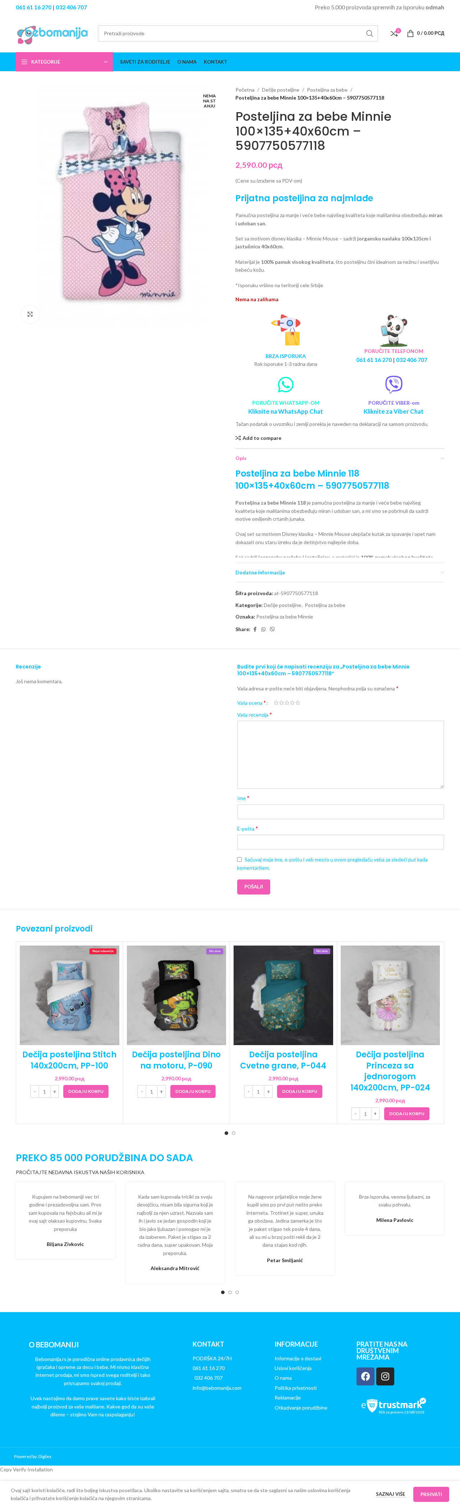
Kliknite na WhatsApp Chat (285, 411)
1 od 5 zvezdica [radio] (276, 702)
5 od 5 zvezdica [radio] (297, 702)
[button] (86, 1091)
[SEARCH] (370, 33)
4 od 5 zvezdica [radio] (292, 702)
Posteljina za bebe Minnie (284, 616)
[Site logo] (53, 32)
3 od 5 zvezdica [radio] (287, 702)
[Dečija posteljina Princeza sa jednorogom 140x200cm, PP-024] (390, 995)
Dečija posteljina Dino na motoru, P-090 (176, 1060)
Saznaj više (391, 1494)
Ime (243, 797)
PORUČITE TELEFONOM (393, 351)
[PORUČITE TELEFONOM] (394, 330)
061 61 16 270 (33, 7)
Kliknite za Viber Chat (394, 411)
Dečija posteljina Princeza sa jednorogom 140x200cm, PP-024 (390, 1071)
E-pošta (247, 828)
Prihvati (431, 1494)
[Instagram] (385, 1376)
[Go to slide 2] (233, 1133)
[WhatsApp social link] (263, 629)
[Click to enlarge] (30, 314)
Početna (244, 90)
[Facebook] (365, 1376)
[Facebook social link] (254, 629)
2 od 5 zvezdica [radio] (281, 702)
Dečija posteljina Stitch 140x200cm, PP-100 (69, 1060)
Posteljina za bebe (327, 90)
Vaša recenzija (254, 714)
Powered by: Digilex (32, 1456)
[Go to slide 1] (226, 1133)
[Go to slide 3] (237, 1292)
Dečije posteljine (280, 90)
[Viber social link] (272, 629)
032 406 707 (71, 7)
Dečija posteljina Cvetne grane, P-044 (283, 1060)
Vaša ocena (251, 702)
